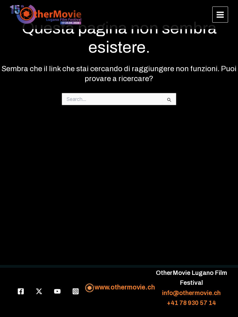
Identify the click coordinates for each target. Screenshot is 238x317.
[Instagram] (75, 291)
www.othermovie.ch (125, 287)
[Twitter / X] (39, 291)
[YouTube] (57, 291)
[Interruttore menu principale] (220, 15)
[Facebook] (20, 291)
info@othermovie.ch (191, 292)
